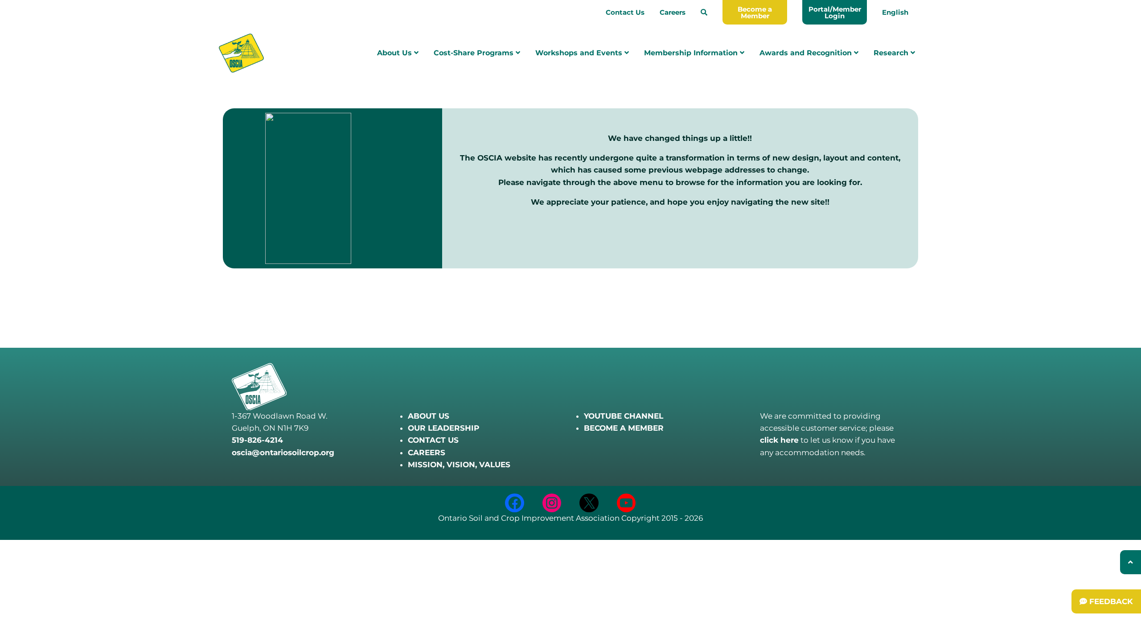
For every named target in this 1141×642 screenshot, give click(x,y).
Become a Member (755, 12)
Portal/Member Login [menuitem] (835, 12)
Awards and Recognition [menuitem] (806, 53)
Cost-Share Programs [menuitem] (475, 53)
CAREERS (426, 452)
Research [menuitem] (892, 53)
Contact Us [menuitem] (625, 12)
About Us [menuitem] (395, 53)
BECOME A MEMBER (624, 428)
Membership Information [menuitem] (692, 53)
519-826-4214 (257, 440)
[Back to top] (1130, 562)
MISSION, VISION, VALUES (459, 464)
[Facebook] (514, 503)
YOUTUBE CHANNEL (623, 416)
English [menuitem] (895, 12)
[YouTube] (626, 503)
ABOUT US (428, 416)
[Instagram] (552, 503)
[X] (589, 503)
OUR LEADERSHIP (443, 428)
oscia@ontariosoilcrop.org (283, 452)
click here (779, 440)
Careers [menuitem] (672, 12)
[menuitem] (704, 12)
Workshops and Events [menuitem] (579, 53)
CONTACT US (433, 440)
